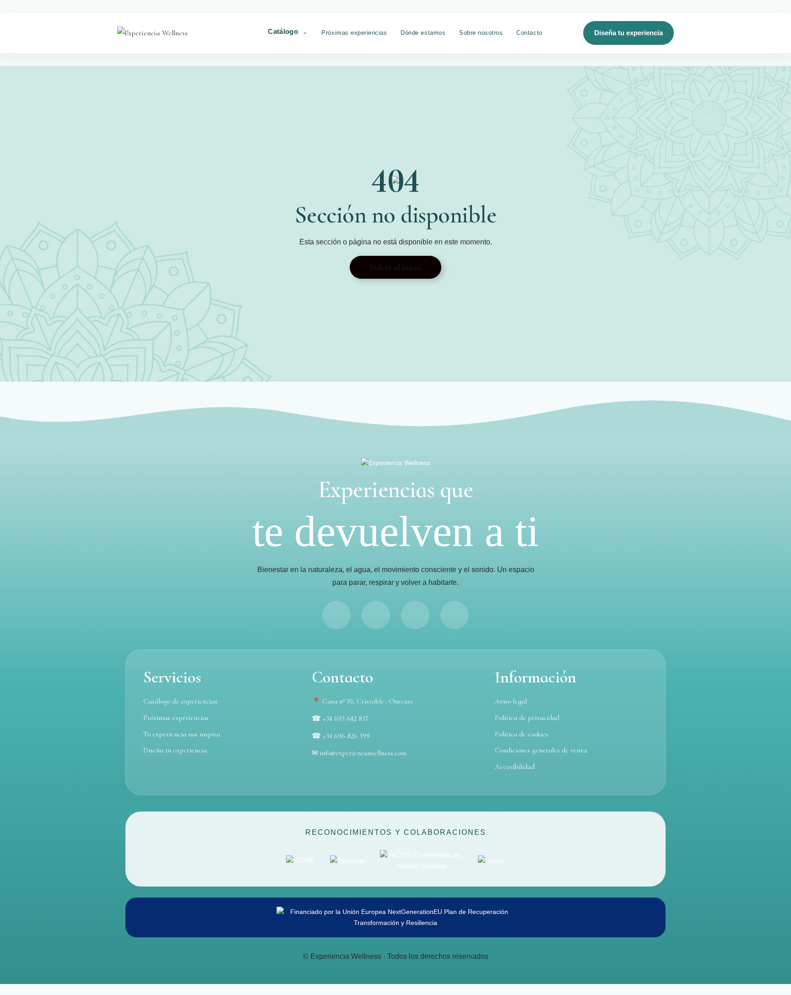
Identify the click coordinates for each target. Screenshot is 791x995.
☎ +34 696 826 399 (341, 736)
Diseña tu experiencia (628, 33)
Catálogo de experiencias (180, 701)
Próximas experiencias (354, 32)
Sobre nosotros (481, 32)
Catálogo (284, 31)
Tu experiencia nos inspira (181, 734)
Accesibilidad (515, 766)
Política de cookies (521, 734)
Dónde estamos (423, 32)
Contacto (529, 32)
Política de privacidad (527, 718)
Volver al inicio (395, 267)
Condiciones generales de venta (541, 750)
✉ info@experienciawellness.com (359, 753)
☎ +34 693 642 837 (340, 718)
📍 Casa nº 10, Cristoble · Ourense (362, 701)
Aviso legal (511, 701)
